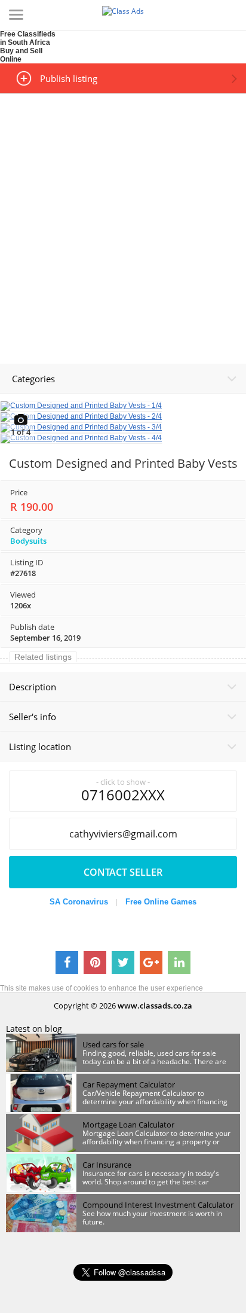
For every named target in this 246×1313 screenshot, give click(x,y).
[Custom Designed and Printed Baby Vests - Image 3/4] (81, 427)
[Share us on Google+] (151, 962)
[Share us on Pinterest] (95, 962)
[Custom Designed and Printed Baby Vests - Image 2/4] (81, 416)
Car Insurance (106, 1164)
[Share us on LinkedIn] (179, 962)
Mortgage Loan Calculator (128, 1124)
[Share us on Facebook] (67, 962)
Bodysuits (28, 540)
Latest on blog (34, 1029)
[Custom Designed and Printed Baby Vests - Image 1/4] (81, 405)
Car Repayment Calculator (128, 1084)
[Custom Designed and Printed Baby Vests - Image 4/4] (81, 438)
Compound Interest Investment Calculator (157, 1205)
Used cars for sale (113, 1044)
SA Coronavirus (79, 901)
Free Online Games (160, 901)
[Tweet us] (123, 962)
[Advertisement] (123, 217)
